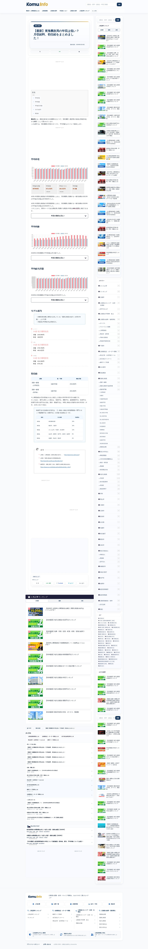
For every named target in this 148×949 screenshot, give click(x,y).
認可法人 (109, 561)
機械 (101, 650)
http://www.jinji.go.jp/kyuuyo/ (71, 454)
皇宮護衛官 (103, 426)
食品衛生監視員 (104, 443)
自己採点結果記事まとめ (68, 736)
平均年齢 (37, 102)
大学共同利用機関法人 (109, 459)
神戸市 (109, 578)
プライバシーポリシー (33, 944)
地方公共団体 (110, 636)
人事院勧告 (109, 330)
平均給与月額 (38, 105)
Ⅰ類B (102, 618)
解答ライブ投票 (109, 362)
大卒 (108, 638)
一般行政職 (112, 622)
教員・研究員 (109, 462)
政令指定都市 (109, 481)
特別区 (109, 485)
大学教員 (115, 638)
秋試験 (107, 654)
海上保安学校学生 (104, 419)
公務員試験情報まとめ (33, 736)
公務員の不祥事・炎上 (109, 313)
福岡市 (109, 583)
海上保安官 (103, 423)
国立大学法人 (109, 451)
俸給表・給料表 (109, 334)
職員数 (102, 656)
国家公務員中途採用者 (109, 386)
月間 (82, 600)
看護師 (109, 466)
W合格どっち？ (63, 10)
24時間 (37, 600)
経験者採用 (116, 654)
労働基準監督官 (104, 399)
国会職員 (109, 372)
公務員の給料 (53, 10)
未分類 (109, 522)
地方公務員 (110, 474)
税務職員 (102, 429)
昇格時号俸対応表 (109, 341)
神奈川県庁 (109, 572)
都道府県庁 (109, 488)
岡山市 (109, 499)
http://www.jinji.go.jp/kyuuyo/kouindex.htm (51, 461)
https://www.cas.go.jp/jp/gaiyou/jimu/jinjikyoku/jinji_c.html (55, 467)
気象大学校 (103, 405)
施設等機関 (103, 647)
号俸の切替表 (109, 337)
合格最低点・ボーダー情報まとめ (50, 736)
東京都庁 (109, 533)
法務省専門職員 (104, 409)
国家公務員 (37, 25)
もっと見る (94, 10)
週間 (60, 600)
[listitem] (40, 51)
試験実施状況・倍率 (109, 600)
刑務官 (101, 395)
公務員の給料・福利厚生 (109, 319)
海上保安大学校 (104, 412)
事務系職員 (109, 455)
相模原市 (109, 566)
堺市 (109, 493)
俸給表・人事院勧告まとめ (32, 10)
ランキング (109, 291)
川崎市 (109, 505)
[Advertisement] (59, 75)
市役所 (110, 478)
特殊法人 (109, 554)
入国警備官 (103, 392)
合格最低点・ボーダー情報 (109, 351)
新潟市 (109, 516)
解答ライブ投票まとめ (53, 740)
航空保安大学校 (104, 433)
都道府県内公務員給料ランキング (107, 661)
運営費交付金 (109, 469)
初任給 (37, 113)
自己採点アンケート (109, 358)
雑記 (109, 609)
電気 (111, 663)
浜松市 (109, 545)
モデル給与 (38, 109)
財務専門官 (103, 440)
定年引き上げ (109, 309)
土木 (101, 636)
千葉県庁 (109, 629)
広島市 (109, 510)
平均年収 (37, 98)
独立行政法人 (109, 551)
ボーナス (109, 323)
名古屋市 (109, 367)
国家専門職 (109, 389)
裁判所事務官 (109, 589)
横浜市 (109, 539)
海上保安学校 (103, 416)
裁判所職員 (109, 595)
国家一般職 (109, 382)
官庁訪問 (109, 604)
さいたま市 (109, 286)
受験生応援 (103, 631)
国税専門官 (103, 402)
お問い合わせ (47, 944)
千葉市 (109, 345)
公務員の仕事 (73, 10)
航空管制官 (103, 436)
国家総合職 (109, 447)
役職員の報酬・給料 (105, 645)
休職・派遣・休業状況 (105, 627)
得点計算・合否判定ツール (109, 355)
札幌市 (109, 528)
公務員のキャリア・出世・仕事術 (109, 304)
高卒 (102, 665)
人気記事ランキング (84, 10)
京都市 (109, 297)
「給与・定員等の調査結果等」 (107, 620)
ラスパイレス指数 (109, 326)
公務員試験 (45, 10)
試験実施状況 (103, 659)
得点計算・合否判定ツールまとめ (36, 740)
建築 (108, 643)
